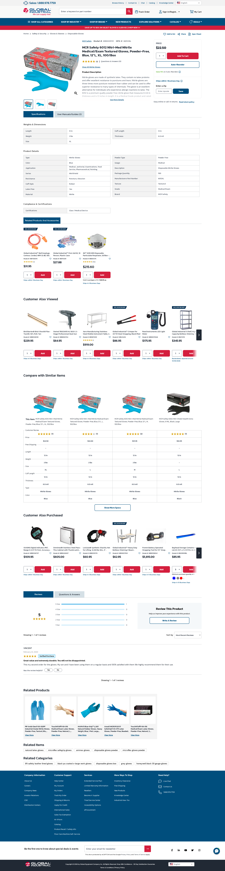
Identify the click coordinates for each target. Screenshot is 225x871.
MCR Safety (87, 41)
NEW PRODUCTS (123, 21)
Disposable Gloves (76, 33)
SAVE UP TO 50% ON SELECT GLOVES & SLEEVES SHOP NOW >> (112, 28)
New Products (119, 790)
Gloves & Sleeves (57, 33)
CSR (25, 800)
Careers (27, 785)
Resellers (87, 790)
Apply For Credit (60, 805)
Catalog (152, 3)
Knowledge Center (166, 3)
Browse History (118, 3)
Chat (143, 3)
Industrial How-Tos (121, 800)
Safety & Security (39, 33)
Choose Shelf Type (126, 536)
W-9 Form (58, 819)
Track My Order (60, 795)
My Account (59, 785)
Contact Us (132, 3)
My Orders (58, 790)
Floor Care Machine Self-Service (67, 834)
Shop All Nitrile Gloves (91, 67)
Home (26, 33)
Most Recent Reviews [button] (185, 635)
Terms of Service (140, 854)
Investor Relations (31, 795)
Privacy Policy (126, 854)
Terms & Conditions (107, 867)
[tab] (38, 114)
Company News (30, 790)
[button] (188, 3)
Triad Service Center (92, 800)
